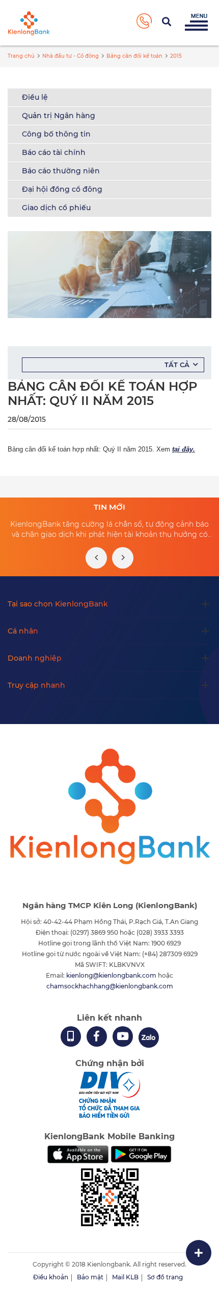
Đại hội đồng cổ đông (62, 189)
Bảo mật (90, 1277)
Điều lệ (35, 97)
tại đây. (183, 449)
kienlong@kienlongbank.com (112, 975)
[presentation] (96, 558)
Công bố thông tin (56, 134)
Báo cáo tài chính (54, 152)
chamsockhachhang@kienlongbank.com (109, 986)
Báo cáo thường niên (61, 170)
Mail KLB (125, 1277)
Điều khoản (50, 1277)
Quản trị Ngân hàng (58, 115)
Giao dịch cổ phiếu (56, 207)
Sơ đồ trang (165, 1277)
